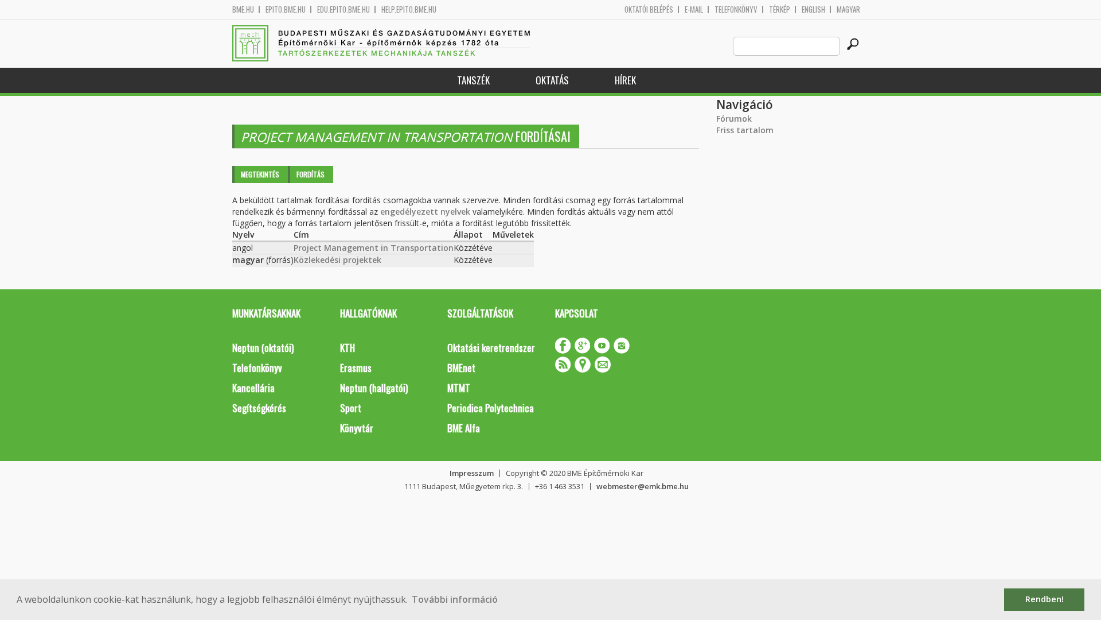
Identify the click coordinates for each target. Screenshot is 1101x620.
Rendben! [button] (1044, 599)
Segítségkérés (259, 408)
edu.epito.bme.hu (343, 9)
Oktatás (552, 80)
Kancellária (253, 388)
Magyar (848, 9)
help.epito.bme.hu (408, 9)
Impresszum (472, 473)
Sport (350, 408)
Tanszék (473, 80)
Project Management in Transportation (374, 247)
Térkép (779, 9)
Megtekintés (260, 174)
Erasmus (356, 368)
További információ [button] (455, 599)
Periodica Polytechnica (490, 408)
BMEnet (461, 368)
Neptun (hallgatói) (374, 388)
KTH (347, 347)
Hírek (625, 80)
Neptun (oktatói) (263, 347)
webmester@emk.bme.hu (642, 486)
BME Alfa (463, 428)
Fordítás (310, 174)
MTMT (458, 388)
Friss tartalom (745, 130)
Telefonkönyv (736, 9)
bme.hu (243, 9)
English (813, 9)
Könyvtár (356, 428)
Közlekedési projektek (337, 259)
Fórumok (734, 118)
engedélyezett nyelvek (425, 211)
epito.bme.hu (286, 9)
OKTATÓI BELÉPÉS (648, 9)
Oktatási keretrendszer (491, 347)
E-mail (694, 9)
